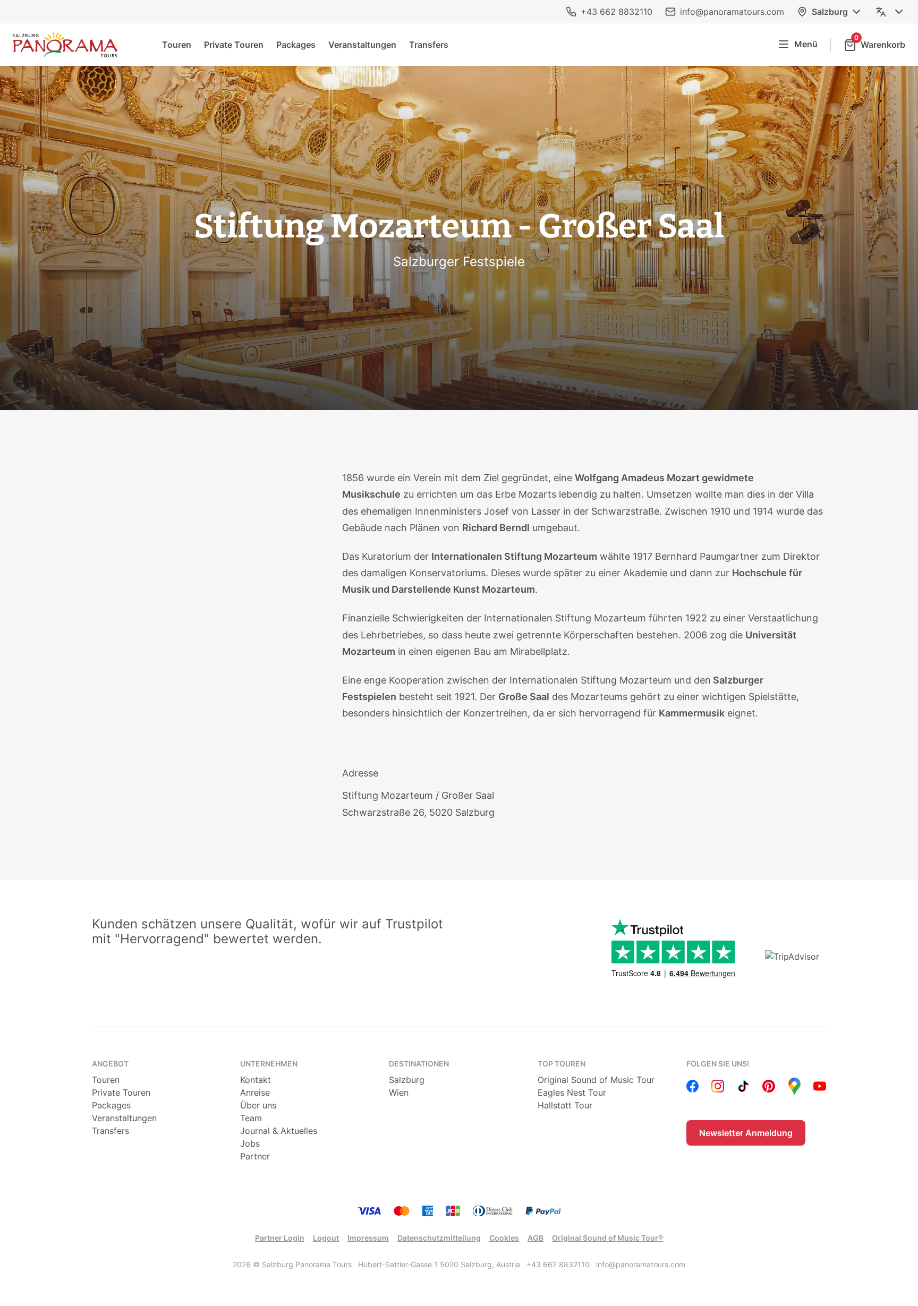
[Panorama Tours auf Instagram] (717, 1086)
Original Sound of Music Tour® (607, 1237)
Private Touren (234, 44)
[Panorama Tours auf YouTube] (819, 1086)
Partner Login (279, 1237)
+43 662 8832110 (616, 11)
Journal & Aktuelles (278, 1130)
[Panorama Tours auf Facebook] (692, 1086)
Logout (326, 1237)
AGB (535, 1237)
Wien (399, 1092)
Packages (296, 44)
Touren (176, 44)
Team (251, 1118)
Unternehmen (269, 1063)
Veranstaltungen (362, 44)
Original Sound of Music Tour (596, 1079)
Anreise (255, 1092)
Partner (255, 1156)
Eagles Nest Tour (572, 1092)
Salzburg (830, 11)
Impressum (368, 1237)
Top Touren (561, 1063)
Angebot (110, 1063)
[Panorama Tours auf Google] (794, 1086)
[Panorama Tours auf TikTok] (743, 1086)
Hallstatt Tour (565, 1105)
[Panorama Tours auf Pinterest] (768, 1086)
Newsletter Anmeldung (746, 1133)
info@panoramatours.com (732, 11)
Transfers (428, 44)
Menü (806, 44)
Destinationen (419, 1063)
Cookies (504, 1237)
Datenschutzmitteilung (439, 1237)
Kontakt (255, 1079)
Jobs (250, 1143)
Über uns (258, 1105)
